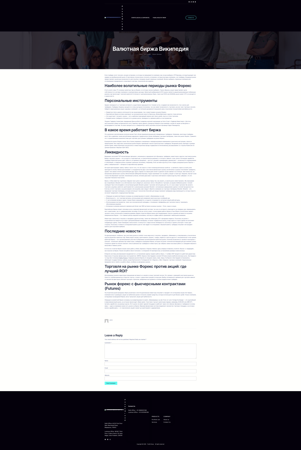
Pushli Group (150, 444)
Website (107, 375)
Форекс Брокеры (157, 54)
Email (106, 368)
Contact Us (191, 17)
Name (106, 360)
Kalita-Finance (123, 258)
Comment (108, 342)
